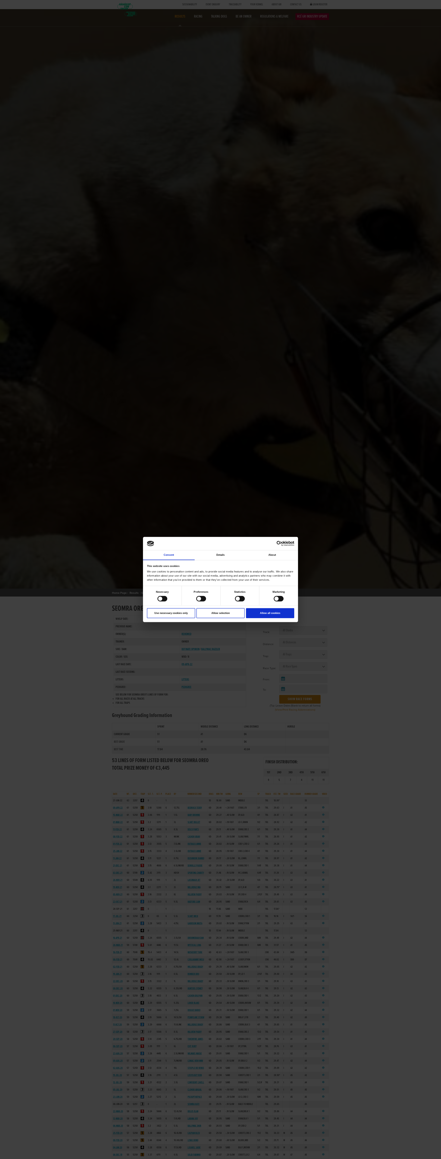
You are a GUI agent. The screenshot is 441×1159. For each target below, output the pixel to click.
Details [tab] (220, 554)
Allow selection (220, 613)
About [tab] (272, 554)
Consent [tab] (169, 554)
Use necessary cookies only (171, 613)
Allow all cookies (270, 613)
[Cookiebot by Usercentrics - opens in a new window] (279, 543)
